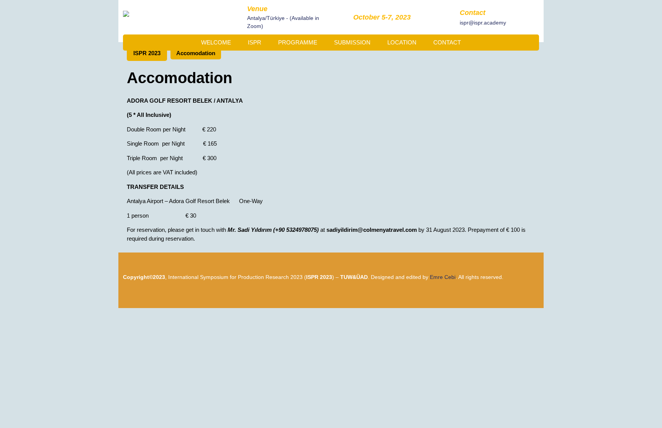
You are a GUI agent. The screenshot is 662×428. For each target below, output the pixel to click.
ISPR (254, 42)
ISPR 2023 (147, 53)
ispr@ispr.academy (483, 22)
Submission (352, 42)
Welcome (216, 42)
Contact (447, 42)
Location (401, 42)
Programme (297, 42)
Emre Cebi (443, 277)
